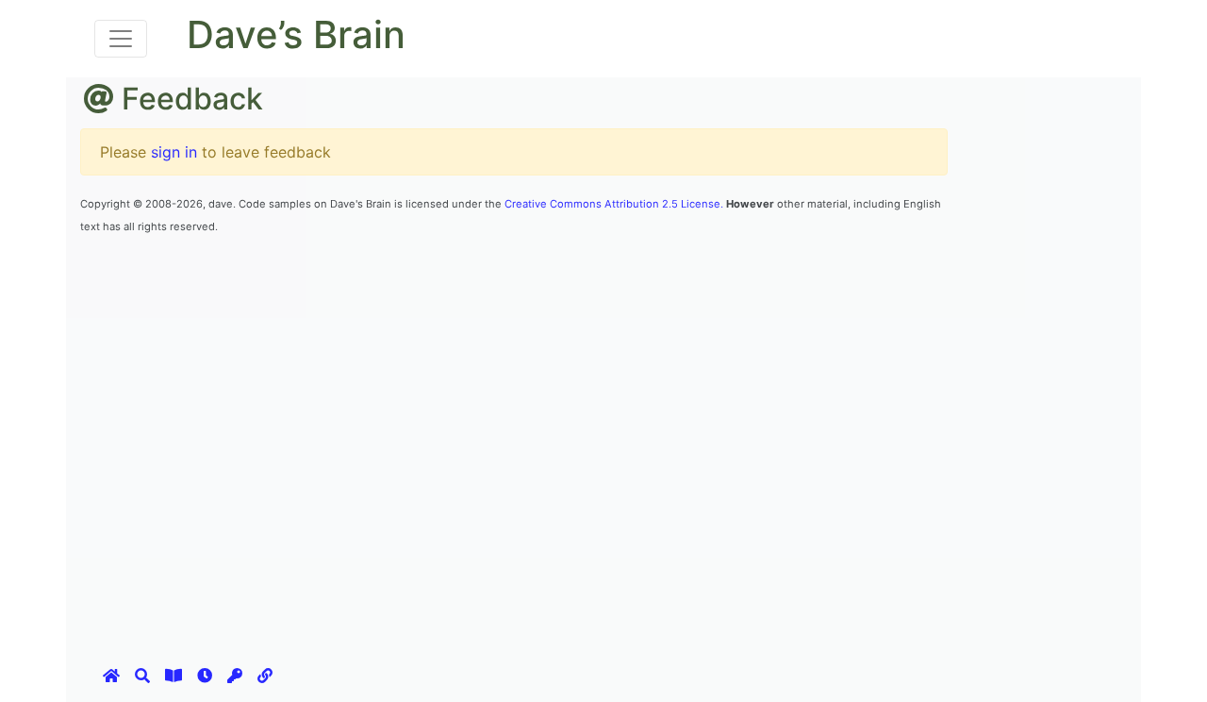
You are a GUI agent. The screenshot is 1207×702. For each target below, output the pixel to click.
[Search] (142, 675)
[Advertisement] (423, 278)
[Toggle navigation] (120, 39)
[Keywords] (235, 675)
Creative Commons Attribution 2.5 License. (613, 203)
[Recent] (205, 675)
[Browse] (173, 675)
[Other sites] (265, 675)
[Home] (111, 675)
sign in (174, 151)
